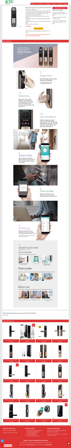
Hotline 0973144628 (60, 8)
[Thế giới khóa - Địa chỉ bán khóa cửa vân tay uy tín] (9, 2)
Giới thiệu (60, 3)
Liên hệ (65, 3)
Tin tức (54, 3)
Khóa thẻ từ (47, 3)
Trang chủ (33, 3)
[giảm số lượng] (26, 28)
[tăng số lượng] (31, 28)
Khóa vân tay (40, 3)
